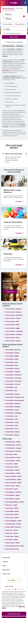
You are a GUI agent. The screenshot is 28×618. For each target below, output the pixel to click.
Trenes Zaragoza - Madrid (12, 495)
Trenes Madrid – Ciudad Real (13, 374)
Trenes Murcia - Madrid (11, 508)
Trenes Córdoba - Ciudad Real (13, 315)
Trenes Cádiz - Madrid (11, 489)
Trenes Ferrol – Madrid (11, 533)
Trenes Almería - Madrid (12, 549)
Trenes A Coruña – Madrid (12, 485)
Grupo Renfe (6, 557)
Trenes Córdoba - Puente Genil (14, 331)
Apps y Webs (6, 569)
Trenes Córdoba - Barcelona (13, 312)
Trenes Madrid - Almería (12, 435)
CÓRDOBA (8, 19)
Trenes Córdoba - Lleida (12, 321)
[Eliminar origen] (21, 14)
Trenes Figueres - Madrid (12, 470)
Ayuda (4, 565)
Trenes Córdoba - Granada (12, 318)
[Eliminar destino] (21, 18)
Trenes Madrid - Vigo (11, 390)
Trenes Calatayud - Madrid (12, 473)
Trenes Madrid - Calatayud (12, 371)
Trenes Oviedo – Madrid (12, 536)
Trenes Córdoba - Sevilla (12, 337)
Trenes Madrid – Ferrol (11, 419)
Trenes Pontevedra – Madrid (13, 482)
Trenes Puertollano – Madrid (13, 479)
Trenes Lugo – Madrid (11, 530)
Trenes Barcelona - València (13, 445)
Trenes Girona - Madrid (11, 467)
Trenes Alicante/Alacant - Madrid (14, 502)
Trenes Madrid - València (12, 353)
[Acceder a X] (12, 589)
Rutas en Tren (6, 573)
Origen (6, 13)
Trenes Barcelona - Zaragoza (13, 448)
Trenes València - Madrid (12, 498)
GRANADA (8, 14)
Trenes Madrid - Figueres (12, 368)
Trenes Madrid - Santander (12, 403)
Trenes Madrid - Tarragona (12, 406)
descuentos (5, 70)
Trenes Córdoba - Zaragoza (13, 340)
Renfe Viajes (19, 8)
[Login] (25, 2)
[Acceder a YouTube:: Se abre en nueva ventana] (16, 589)
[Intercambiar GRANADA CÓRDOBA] (24, 16)
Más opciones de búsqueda (15, 42)
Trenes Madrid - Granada (12, 431)
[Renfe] (14, 3)
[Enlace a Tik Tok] (22, 589)
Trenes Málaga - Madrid (12, 511)
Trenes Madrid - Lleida (11, 362)
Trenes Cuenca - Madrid (12, 517)
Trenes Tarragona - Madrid (12, 460)
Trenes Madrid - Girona (11, 365)
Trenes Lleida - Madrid (11, 463)
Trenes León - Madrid (11, 505)
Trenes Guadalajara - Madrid (13, 520)
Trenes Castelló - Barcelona (13, 527)
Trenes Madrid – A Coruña (12, 384)
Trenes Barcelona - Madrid (12, 441)
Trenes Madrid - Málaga (12, 356)
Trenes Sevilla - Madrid (11, 514)
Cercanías (5, 561)
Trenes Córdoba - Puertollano (13, 334)
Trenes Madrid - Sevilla (11, 359)
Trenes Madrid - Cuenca (12, 409)
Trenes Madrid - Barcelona (12, 349)
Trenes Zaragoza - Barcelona (13, 492)
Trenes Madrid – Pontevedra (13, 381)
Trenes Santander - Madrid (12, 457)
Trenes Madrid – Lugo (11, 416)
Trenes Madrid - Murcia (11, 428)
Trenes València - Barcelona (13, 451)
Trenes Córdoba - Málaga (12, 328)
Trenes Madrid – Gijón (12, 425)
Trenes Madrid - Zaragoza (12, 394)
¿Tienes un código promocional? (13, 33)
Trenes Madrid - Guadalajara (13, 413)
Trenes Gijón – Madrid (11, 539)
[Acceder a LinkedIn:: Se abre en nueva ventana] (19, 589)
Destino (7, 17)
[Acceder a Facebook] (6, 589)
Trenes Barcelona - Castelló (13, 524)
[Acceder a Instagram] (9, 589)
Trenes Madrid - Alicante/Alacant (14, 400)
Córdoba (4, 56)
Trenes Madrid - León (11, 387)
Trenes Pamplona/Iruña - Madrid (14, 546)
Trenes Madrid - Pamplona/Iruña (14, 397)
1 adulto (8, 29)
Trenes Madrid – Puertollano (13, 378)
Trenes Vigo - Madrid (11, 454)
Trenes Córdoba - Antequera (13, 309)
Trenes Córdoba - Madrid (12, 324)
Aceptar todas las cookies (14, 613)
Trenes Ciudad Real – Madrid (13, 476)
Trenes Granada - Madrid (12, 542)
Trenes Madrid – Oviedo (12, 422)
